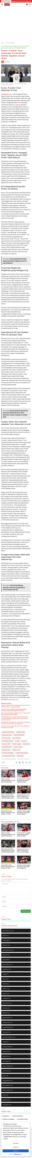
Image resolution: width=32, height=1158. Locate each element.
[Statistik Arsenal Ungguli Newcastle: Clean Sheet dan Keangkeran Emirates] (24, 805)
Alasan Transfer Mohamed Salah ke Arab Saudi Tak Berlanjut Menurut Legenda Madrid (15, 706)
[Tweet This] (19, 762)
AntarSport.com (13, 699)
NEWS (10, 48)
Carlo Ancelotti (16, 738)
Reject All (15, 1147)
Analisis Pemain (20, 732)
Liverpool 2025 (6, 744)
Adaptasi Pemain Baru (8, 732)
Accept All (15, 1151)
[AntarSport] (7, 4)
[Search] (30, 4)
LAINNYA (26, 46)
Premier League (16, 744)
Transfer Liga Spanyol (22, 753)
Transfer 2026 (16, 750)
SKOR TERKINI (16, 48)
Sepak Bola (6, 1116)
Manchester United (23, 1119)
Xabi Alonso (20, 756)
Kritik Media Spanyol (7, 741)
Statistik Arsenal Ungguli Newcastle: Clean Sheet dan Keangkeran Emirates (15, 726)
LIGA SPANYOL (5, 48)
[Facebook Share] (16, 762)
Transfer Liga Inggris (7, 753)
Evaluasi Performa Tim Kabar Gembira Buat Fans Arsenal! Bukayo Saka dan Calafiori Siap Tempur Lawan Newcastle (14, 718)
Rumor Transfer (18, 747)
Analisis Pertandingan (8, 1119)
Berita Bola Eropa (7, 735)
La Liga (17, 741)
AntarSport (7, 61)
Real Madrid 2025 (7, 747)
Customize (15, 1143)
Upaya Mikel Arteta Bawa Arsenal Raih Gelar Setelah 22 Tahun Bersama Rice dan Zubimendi (15, 722)
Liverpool (24, 741)
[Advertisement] (16, 23)
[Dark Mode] (27, 4)
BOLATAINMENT (13, 46)
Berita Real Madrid (19, 735)
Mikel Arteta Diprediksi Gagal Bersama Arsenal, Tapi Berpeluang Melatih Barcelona (15, 713)
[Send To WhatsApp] (29, 762)
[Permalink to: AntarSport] (3, 62)
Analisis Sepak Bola (17, 1116)
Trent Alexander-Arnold (8, 756)
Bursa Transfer (6, 738)
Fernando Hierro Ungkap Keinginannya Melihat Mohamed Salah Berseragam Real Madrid (14, 709)
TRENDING (23, 48)
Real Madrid (16, 105)
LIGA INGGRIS (4, 46)
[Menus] (2, 4)
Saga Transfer (6, 750)
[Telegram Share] (26, 762)
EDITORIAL (21, 46)
